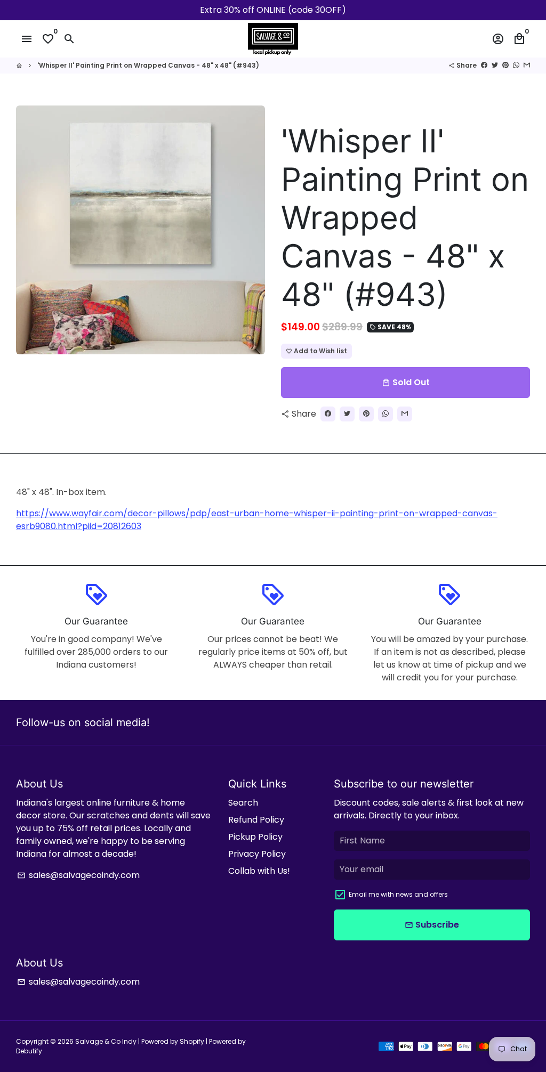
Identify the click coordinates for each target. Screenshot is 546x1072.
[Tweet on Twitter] (495, 65)
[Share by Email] (527, 65)
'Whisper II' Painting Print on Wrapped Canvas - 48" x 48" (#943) (148, 65)
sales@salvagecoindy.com (78, 875)
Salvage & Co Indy (106, 1041)
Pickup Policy (255, 837)
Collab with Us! (259, 871)
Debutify (29, 1050)
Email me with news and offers (398, 894)
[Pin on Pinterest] (505, 65)
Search (243, 803)
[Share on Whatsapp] (516, 65)
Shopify (192, 1041)
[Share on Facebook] (484, 65)
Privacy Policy (257, 854)
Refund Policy (256, 820)
